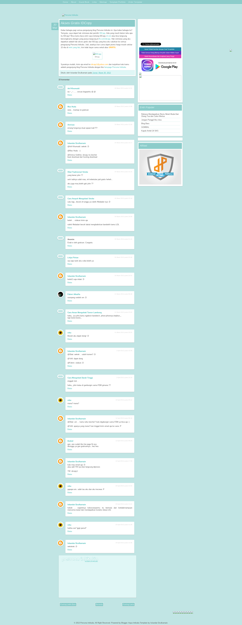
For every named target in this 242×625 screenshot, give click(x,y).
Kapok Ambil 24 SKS (149, 131)
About (73, 2)
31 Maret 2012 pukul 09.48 (123, 294)
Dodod (70, 441)
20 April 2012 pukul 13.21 (124, 504)
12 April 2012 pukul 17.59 (124, 461)
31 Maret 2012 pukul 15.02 (123, 312)
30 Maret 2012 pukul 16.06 (123, 216)
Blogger (124, 623)
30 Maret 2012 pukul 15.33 (123, 171)
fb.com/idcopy (104, 39)
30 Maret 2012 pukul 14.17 (123, 142)
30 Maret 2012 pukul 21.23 (123, 239)
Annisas (71, 125)
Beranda (99, 604)
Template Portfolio (118, 2)
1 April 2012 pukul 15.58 (124, 350)
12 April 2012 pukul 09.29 (124, 440)
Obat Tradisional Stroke (78, 172)
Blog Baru (145, 123)
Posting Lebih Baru (68, 604)
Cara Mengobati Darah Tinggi (80, 378)
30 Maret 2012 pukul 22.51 (123, 275)
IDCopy (102, 33)
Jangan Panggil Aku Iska (151, 120)
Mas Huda (72, 107)
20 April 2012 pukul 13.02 (124, 486)
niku (69, 333)
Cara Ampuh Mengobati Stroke (81, 199)
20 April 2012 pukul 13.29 (124, 524)
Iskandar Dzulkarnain (77, 143)
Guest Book (84, 2)
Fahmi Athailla (74, 294)
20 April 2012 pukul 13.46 (124, 542)
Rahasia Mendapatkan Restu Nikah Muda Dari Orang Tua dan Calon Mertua (160, 115)
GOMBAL (145, 127)
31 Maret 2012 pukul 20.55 (123, 332)
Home (65, 2)
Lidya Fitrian (73, 258)
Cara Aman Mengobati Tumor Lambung (85, 312)
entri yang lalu (74, 47)
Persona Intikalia (87, 623)
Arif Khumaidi (74, 88)
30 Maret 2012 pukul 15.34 (123, 198)
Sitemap (103, 2)
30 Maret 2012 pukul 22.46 (123, 257)
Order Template (135, 2)
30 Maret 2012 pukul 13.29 (123, 124)
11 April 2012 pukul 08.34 (124, 418)
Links (94, 2)
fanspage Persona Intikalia (115, 67)
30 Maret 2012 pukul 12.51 (123, 88)
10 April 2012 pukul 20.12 (124, 400)
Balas (70, 95)
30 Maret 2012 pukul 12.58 (123, 106)
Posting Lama (128, 604)
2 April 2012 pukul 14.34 (124, 377)
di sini (108, 36)
